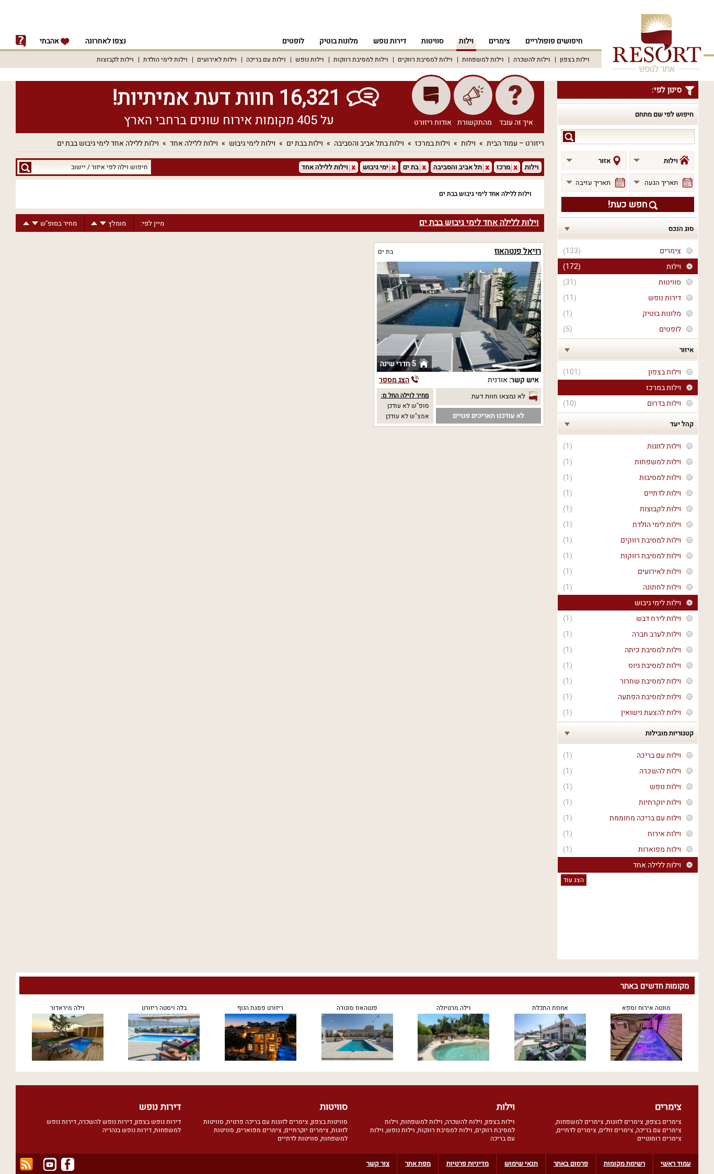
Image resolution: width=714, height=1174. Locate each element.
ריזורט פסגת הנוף (260, 1008)
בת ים (385, 251)
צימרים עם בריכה (659, 1130)
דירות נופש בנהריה (127, 1130)
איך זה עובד (516, 122)
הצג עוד (573, 880)
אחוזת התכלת (550, 1008)
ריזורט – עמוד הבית (515, 143)
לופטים (293, 41)
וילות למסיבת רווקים (425, 59)
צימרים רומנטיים (659, 1138)
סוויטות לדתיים (298, 1138)
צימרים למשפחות (580, 1121)
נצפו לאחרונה (105, 41)
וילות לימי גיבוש (252, 143)
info (21, 41)
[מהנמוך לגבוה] (94, 223)
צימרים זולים (616, 1130)
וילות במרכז (432, 143)
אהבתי (50, 41)
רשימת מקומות (624, 1163)
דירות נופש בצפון (158, 1121)
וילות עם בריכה (266, 59)
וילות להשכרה (531, 59)
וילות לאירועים (217, 59)
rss (26, 1164)
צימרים (499, 41)
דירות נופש (389, 41)
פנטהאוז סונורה (357, 1008)
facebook (67, 1164)
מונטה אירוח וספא (646, 1008)
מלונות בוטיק (338, 41)
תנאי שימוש (521, 1163)
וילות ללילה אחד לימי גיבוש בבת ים (108, 143)
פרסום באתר (571, 1163)
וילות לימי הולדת (165, 59)
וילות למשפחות (483, 59)
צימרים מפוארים (259, 1130)
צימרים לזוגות (624, 1121)
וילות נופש (309, 59)
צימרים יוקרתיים (306, 1130)
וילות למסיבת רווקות (360, 59)
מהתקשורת (474, 122)
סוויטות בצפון (329, 1121)
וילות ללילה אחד (194, 143)
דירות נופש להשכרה (105, 1121)
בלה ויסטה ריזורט (164, 1008)
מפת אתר (418, 1163)
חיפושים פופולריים (554, 41)
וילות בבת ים (304, 143)
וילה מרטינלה (453, 1008)
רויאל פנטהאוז (517, 251)
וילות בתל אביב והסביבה (369, 143)
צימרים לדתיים (576, 1130)
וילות (466, 41)
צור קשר (377, 1163)
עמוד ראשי (676, 1163)
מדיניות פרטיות (467, 1163)
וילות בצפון (575, 59)
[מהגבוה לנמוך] (103, 223)
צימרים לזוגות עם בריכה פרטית (267, 1121)
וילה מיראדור (67, 1008)
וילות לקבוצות (115, 59)
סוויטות (432, 41)
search (569, 136)
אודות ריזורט (433, 122)
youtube (49, 1164)
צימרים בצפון (664, 1121)
